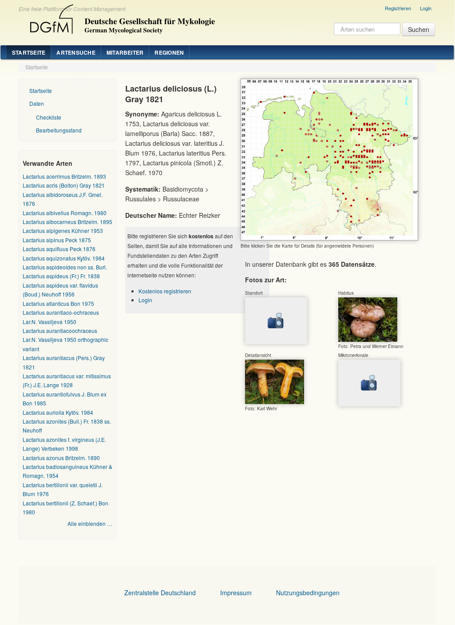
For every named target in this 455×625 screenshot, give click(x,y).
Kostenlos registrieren (164, 291)
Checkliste (48, 117)
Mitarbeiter (125, 52)
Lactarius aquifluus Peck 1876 (59, 248)
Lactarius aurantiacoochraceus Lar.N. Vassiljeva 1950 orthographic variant (65, 340)
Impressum (236, 592)
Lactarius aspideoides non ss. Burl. (65, 267)
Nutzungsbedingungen (308, 592)
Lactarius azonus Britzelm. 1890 (61, 457)
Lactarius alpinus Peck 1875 (57, 240)
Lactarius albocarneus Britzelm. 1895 (67, 221)
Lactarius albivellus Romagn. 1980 (65, 212)
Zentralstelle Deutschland (160, 592)
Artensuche (75, 52)
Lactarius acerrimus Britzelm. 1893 (64, 176)
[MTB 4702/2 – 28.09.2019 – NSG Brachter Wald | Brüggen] (274, 381)
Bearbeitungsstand (59, 130)
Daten (36, 103)
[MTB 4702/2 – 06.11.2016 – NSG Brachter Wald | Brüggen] (367, 319)
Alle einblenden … (89, 523)
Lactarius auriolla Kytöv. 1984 (58, 412)
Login (425, 8)
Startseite (28, 52)
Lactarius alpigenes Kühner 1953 (63, 230)
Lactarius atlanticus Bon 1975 (58, 303)
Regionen (169, 52)
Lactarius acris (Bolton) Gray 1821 (64, 185)
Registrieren (398, 8)
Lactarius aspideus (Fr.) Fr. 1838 (61, 276)
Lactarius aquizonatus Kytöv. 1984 (64, 258)
